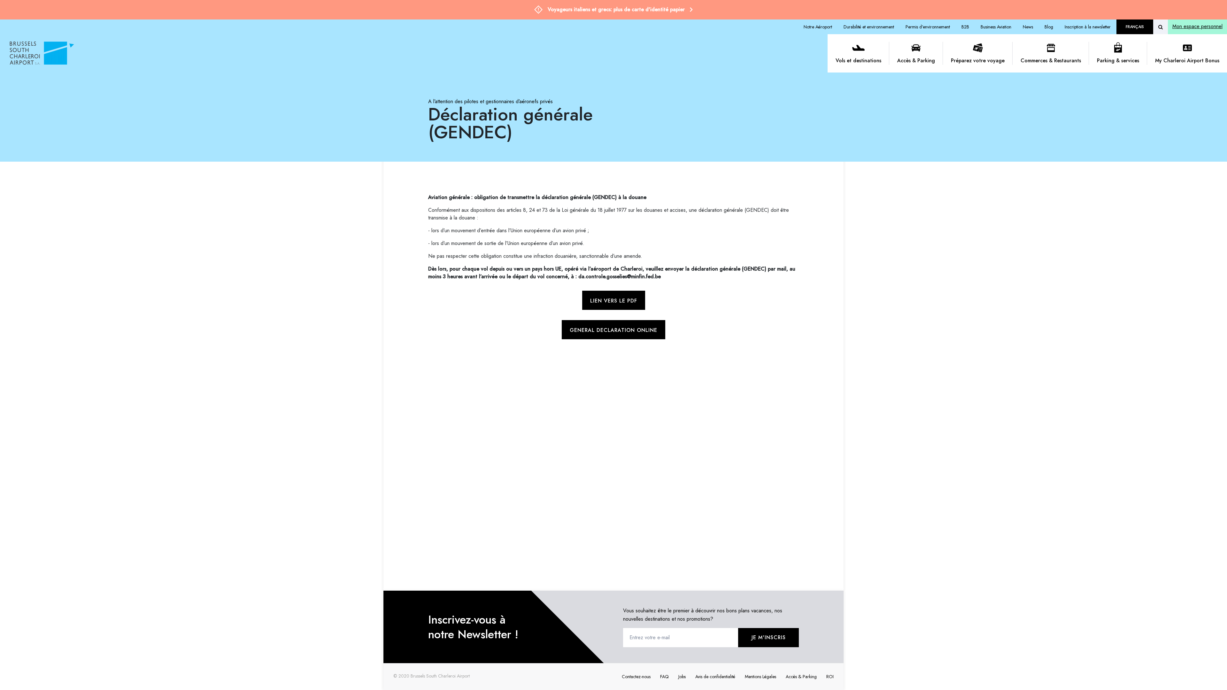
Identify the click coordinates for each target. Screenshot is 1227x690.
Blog (1049, 27)
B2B (965, 27)
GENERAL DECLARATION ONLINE (613, 330)
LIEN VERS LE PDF (613, 300)
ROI (830, 676)
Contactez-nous (636, 676)
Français (1135, 27)
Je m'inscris (769, 637)
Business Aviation (996, 27)
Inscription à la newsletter (1088, 27)
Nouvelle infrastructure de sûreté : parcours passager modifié (616, 9)
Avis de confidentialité (715, 676)
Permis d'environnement (928, 27)
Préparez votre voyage (978, 60)
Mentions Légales (760, 676)
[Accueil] (416, 53)
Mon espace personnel (1197, 26)
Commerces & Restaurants (1051, 60)
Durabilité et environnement (869, 27)
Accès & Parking (916, 60)
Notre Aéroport (818, 27)
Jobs (682, 676)
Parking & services (1118, 60)
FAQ (664, 676)
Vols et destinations (858, 60)
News (1028, 27)
